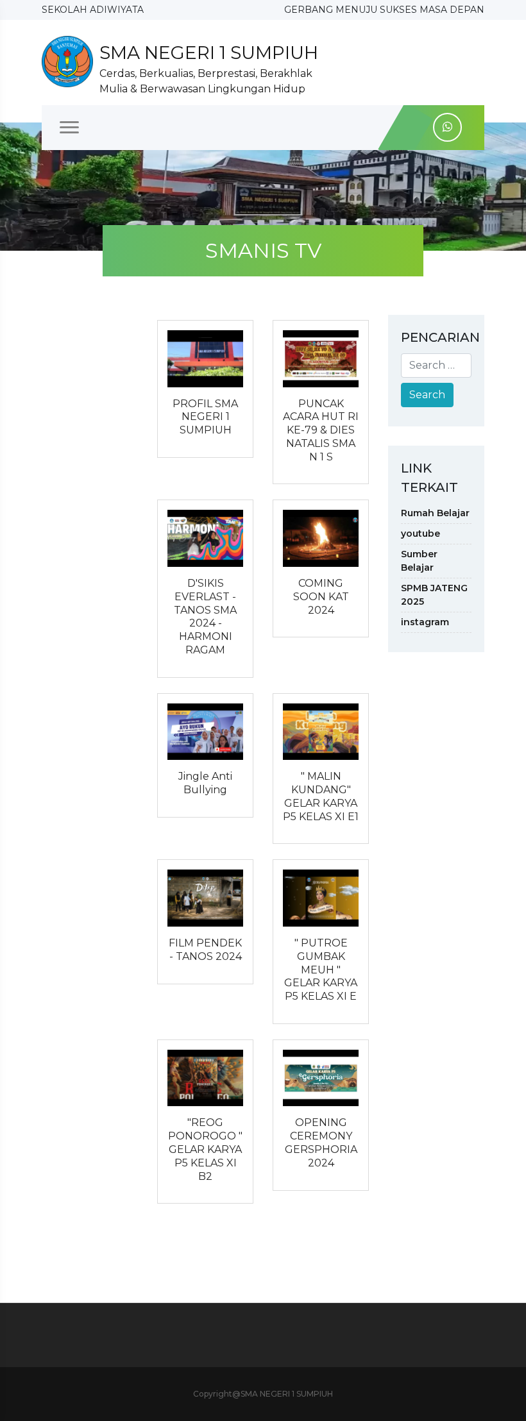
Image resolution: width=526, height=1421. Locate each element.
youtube (420, 533)
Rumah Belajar (435, 513)
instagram (425, 622)
